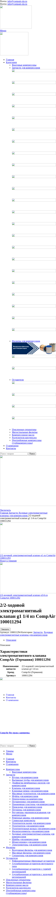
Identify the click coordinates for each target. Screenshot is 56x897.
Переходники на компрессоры (27, 799)
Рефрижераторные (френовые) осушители (33, 861)
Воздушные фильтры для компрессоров (32, 850)
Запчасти (14, 513)
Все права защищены (15, 733)
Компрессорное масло (23, 435)
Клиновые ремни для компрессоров (30, 791)
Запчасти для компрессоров (26, 67)
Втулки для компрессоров (25, 777)
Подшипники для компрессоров (28, 801)
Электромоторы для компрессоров (29, 844)
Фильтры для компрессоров (26, 341)
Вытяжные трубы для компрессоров (30, 780)
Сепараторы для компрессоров (27, 855)
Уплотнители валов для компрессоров (31, 823)
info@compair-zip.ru (17, 1)
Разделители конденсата (24, 437)
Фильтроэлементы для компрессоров (30, 831)
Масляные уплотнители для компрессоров (33, 793)
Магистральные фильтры (24, 432)
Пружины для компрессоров (26, 809)
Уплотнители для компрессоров (28, 826)
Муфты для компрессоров (25, 796)
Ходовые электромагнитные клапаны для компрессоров (23, 514)
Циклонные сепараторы (24, 429)
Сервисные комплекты (23, 820)
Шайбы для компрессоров (25, 839)
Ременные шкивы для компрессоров (30, 818)
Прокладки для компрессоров (27, 807)
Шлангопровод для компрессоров (29, 842)
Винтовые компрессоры (24, 65)
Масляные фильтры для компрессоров (31, 853)
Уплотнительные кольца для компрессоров (34, 828)
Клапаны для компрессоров (26, 788)
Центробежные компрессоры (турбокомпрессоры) (27, 441)
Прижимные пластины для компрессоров (33, 804)
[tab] (31, 640)
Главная (4, 513)
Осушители (18, 379)
